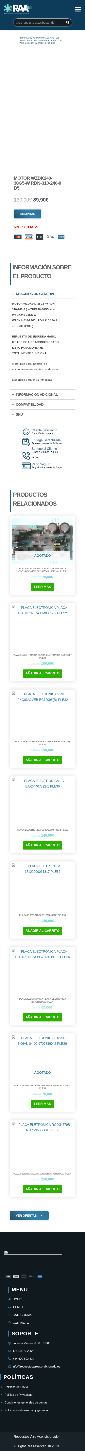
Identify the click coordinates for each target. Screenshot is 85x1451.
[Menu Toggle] (78, 9)
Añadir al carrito (43, 673)
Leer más (42, 587)
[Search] (68, 22)
